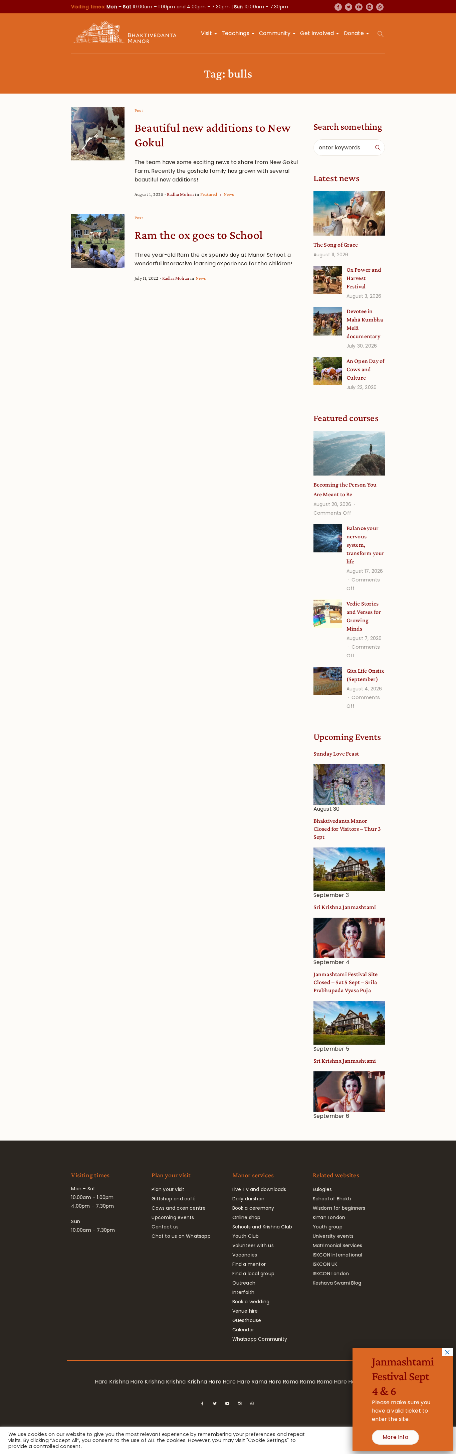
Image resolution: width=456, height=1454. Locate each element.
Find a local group (253, 1273)
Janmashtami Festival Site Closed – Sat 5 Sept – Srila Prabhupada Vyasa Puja (345, 982)
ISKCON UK (325, 1264)
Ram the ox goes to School (199, 235)
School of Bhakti (332, 1198)
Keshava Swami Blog (337, 1283)
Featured (208, 194)
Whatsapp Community (259, 1339)
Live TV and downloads (259, 1189)
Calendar (243, 1329)
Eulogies (322, 1189)
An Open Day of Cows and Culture (366, 369)
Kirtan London (329, 1217)
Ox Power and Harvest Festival (364, 278)
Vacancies (244, 1254)
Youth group (328, 1226)
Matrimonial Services (338, 1245)
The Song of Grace (335, 244)
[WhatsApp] (380, 7)
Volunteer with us (253, 1245)
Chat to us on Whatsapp (181, 1236)
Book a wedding (251, 1301)
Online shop (246, 1217)
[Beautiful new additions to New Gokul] (98, 133)
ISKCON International (337, 1254)
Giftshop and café (173, 1198)
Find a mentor (249, 1264)
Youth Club (245, 1236)
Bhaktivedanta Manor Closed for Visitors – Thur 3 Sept (347, 828)
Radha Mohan (180, 194)
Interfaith (243, 1292)
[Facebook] (338, 7)
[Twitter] (348, 7)
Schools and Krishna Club (262, 1226)
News (229, 194)
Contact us (165, 1226)
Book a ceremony (253, 1208)
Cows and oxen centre (179, 1208)
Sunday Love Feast (336, 753)
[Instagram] (369, 7)
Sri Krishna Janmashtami (344, 907)
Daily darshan (248, 1198)
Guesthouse (246, 1320)
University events (333, 1236)
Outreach (244, 1283)
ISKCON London (331, 1273)
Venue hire (245, 1311)
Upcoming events (173, 1217)
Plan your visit (168, 1189)
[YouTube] (359, 7)
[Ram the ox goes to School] (98, 241)
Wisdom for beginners (339, 1208)
